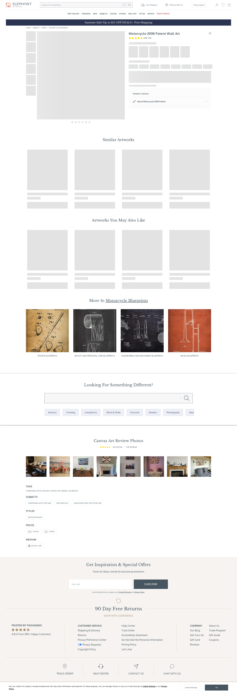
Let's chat (127, 649)
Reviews (194, 644)
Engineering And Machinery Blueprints (142, 356)
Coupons (214, 639)
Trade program (199, 5)
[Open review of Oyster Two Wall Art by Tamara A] (83, 466)
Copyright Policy (87, 649)
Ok (216, 687)
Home (28, 28)
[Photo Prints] (192, 412)
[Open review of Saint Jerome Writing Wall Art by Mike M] (36, 466)
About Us (214, 625)
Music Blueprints (189, 356)
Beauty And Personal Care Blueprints (95, 356)
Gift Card (195, 639)
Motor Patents (35, 517)
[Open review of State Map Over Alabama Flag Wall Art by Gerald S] (107, 466)
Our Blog (195, 630)
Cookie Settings (149, 686)
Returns (82, 635)
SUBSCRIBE (150, 584)
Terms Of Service (125, 592)
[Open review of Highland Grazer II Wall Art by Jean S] (201, 466)
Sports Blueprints (47, 356)
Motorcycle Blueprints (58, 28)
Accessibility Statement (135, 635)
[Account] (217, 6)
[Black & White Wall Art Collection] (113, 412)
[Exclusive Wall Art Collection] (135, 412)
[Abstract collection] (52, 412)
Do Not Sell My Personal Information (142, 639)
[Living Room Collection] (91, 412)
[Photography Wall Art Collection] (173, 412)
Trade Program (217, 630)
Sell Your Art (197, 635)
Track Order (128, 630)
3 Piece (36, 531)
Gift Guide (214, 635)
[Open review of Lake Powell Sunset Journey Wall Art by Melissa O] (154, 466)
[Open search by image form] (124, 5)
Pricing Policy (129, 644)
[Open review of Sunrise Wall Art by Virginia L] (59, 466)
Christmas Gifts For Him (39, 503)
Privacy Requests (91, 644)
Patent (44, 28)
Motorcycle (62, 503)
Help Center (128, 625)
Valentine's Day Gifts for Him (87, 503)
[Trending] (70, 412)
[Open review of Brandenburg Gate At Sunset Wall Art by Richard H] (130, 466)
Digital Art (36, 546)
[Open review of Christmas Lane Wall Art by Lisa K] (177, 466)
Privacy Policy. (139, 592)
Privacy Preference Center (92, 639)
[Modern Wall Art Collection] (153, 412)
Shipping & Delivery (89, 630)
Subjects (36, 28)
